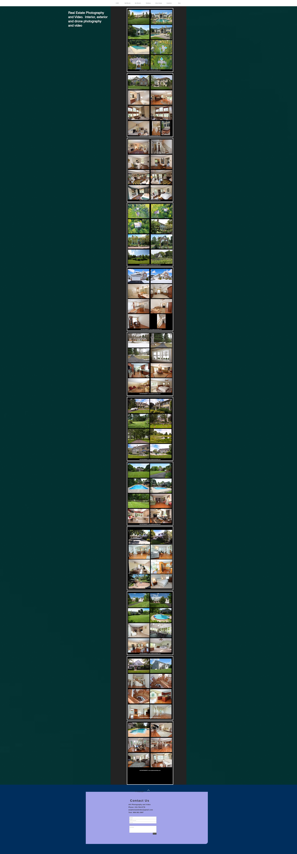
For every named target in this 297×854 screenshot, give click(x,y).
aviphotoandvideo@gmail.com (140, 810)
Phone (130, 824)
